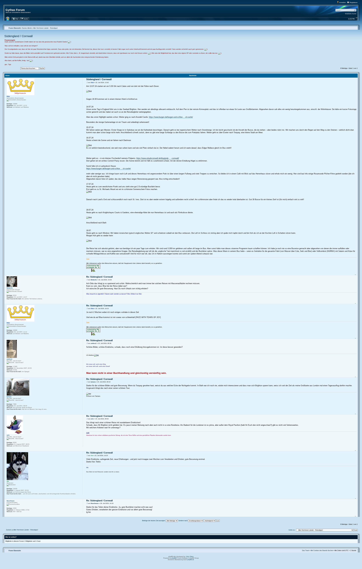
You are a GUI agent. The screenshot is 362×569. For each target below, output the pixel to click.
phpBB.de (190, 559)
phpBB (174, 558)
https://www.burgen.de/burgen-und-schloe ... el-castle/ (171, 117)
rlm (92, 455)
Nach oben (355, 273)
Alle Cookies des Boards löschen (322, 550)
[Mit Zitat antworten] (353, 79)
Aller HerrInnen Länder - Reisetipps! (45, 28)
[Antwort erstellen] (11, 69)
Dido (92, 82)
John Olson (190, 556)
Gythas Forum (15, 9)
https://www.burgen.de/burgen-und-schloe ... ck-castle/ (108, 169)
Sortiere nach (183, 520)
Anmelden (342, 2)
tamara (93, 382)
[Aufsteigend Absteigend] (212, 520)
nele (92, 419)
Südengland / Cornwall (18, 36)
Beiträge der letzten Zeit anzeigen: (154, 520)
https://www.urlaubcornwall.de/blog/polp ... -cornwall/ (157, 158)
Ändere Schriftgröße (354, 28)
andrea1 (93, 343)
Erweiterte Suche (350, 13)
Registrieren (354, 2)
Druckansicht (349, 28)
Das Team (305, 550)
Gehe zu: (292, 530)
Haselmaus (95, 503)
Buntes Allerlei (27, 28)
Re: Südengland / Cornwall (99, 277)
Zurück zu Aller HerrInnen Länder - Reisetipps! (22, 530)
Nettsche (94, 280)
